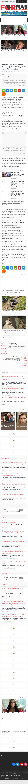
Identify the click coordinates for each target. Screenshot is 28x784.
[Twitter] (18, 764)
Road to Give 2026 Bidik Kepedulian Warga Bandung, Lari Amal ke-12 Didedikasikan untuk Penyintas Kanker (13, 595)
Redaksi (3, 775)
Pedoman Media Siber (6, 776)
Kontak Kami (9, 775)
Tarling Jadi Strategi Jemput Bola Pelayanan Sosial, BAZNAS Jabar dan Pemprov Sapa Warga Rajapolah (14, 383)
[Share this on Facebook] (7, 90)
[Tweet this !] (11, 90)
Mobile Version (19, 778)
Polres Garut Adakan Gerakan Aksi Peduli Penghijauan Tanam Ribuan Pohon (16, 346)
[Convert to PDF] (19, 90)
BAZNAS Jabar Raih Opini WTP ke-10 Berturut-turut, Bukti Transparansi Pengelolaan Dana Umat (13, 403)
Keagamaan (16, 71)
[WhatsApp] (4, 90)
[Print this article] (15, 90)
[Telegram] (23, 90)
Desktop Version (9, 778)
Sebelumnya (12, 343)
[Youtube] (21, 764)
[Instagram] (25, 764)
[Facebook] (14, 764)
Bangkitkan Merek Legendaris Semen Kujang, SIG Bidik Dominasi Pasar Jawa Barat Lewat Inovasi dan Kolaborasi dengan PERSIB (14, 608)
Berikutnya (16, 356)
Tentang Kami (17, 775)
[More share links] (4, 94)
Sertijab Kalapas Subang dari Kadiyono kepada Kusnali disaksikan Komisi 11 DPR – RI (11, 359)
